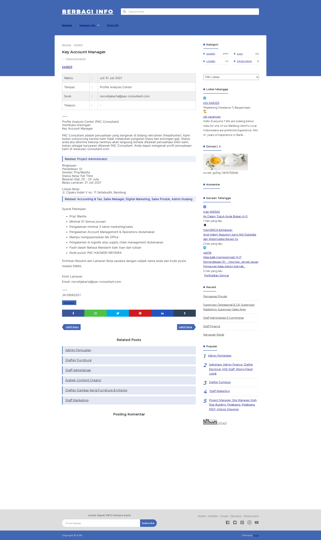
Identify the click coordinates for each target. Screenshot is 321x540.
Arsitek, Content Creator (83, 380)
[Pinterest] (242, 523)
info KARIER (211, 103)
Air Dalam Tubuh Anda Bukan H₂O (225, 216)
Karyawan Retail (213, 334)
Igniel (256, 535)
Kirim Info (113, 25)
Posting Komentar (76, 58)
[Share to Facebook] (73, 313)
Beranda (67, 25)
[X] (235, 523)
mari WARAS (211, 211)
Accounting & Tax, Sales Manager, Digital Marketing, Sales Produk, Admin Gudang (134, 199)
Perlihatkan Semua (216, 275)
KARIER (67, 67)
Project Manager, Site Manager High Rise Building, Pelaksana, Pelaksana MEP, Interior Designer (233, 405)
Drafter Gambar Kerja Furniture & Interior (96, 390)
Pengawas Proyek (215, 296)
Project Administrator (92, 159)
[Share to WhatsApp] (95, 313)
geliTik (207, 252)
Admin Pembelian (219, 355)
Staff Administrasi (78, 370)
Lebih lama (185, 327)
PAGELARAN (244, 61)
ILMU (240, 53)
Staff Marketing (77, 400)
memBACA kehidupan (217, 230)
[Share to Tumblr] (185, 313)
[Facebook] (227, 523)
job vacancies (212, 116)
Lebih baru (72, 327)
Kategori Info (87, 25)
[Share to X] (118, 313)
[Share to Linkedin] (162, 313)
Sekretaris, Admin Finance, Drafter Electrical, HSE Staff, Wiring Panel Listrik (231, 369)
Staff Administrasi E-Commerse (223, 317)
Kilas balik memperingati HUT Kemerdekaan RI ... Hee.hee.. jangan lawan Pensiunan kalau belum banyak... (230, 262)
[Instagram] (249, 523)
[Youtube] (256, 523)
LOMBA (210, 61)
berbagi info (88, 11)
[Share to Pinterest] (140, 313)
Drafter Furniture (78, 360)
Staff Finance (211, 326)
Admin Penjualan (78, 350)
